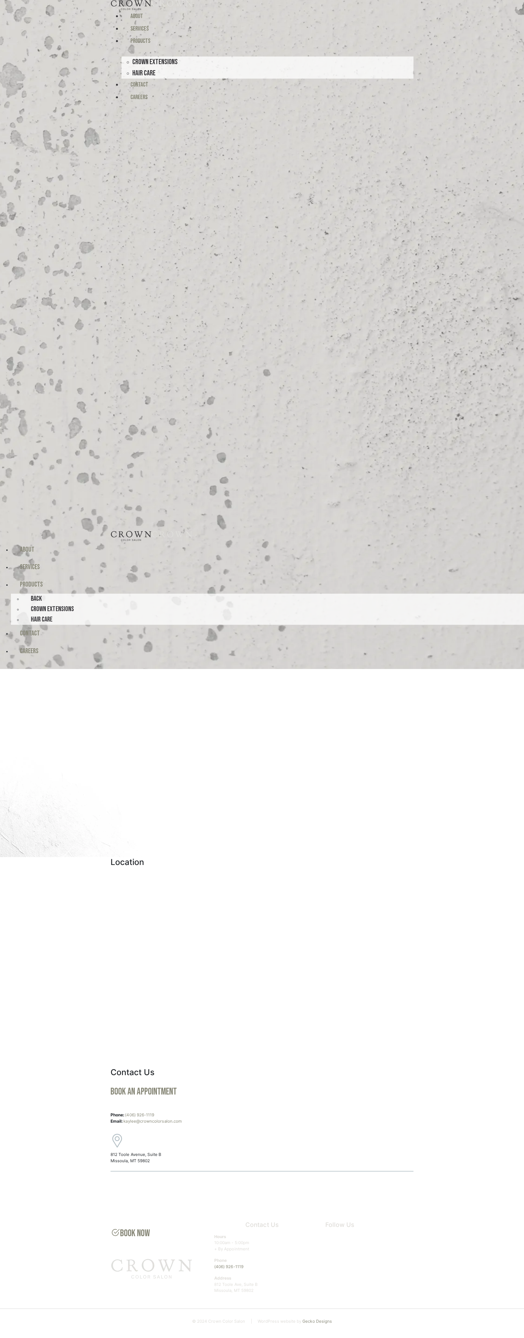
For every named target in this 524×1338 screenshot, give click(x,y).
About (136, 16)
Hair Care (144, 73)
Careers (139, 97)
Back (36, 598)
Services (139, 28)
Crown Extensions (155, 62)
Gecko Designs (317, 1321)
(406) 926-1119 (139, 1114)
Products (140, 41)
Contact (139, 84)
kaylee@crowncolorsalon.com (152, 1121)
